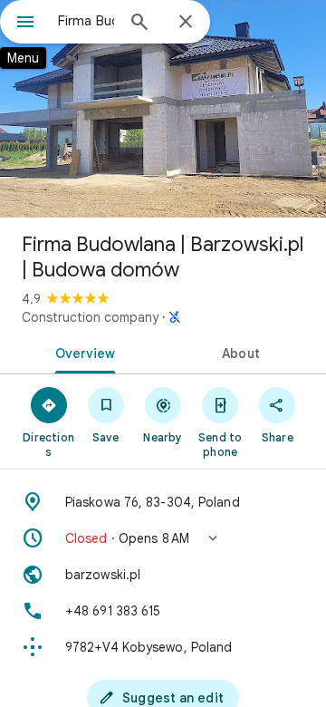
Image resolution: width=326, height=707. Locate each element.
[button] (163, 538)
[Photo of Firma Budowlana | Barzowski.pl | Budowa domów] (163, 109)
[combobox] (86, 21)
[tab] (82, 351)
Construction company (90, 317)
